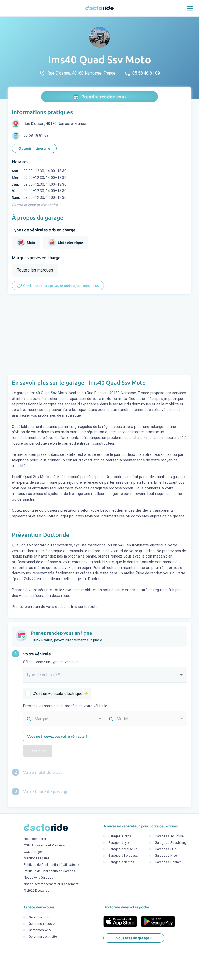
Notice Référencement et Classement (51, 884)
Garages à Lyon (119, 843)
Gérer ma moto (39, 917)
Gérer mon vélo (40, 930)
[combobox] (105, 677)
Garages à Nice (166, 856)
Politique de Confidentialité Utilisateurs (52, 865)
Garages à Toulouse (169, 836)
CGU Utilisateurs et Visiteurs (44, 845)
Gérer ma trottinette (43, 937)
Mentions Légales (36, 858)
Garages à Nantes (121, 862)
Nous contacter (35, 839)
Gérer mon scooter (42, 924)
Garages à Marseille (122, 849)
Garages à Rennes (168, 862)
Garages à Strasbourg (170, 843)
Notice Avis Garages (38, 877)
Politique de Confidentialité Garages (49, 871)
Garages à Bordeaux (123, 856)
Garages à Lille (165, 849)
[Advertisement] (99, 334)
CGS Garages (33, 852)
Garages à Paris (119, 836)
